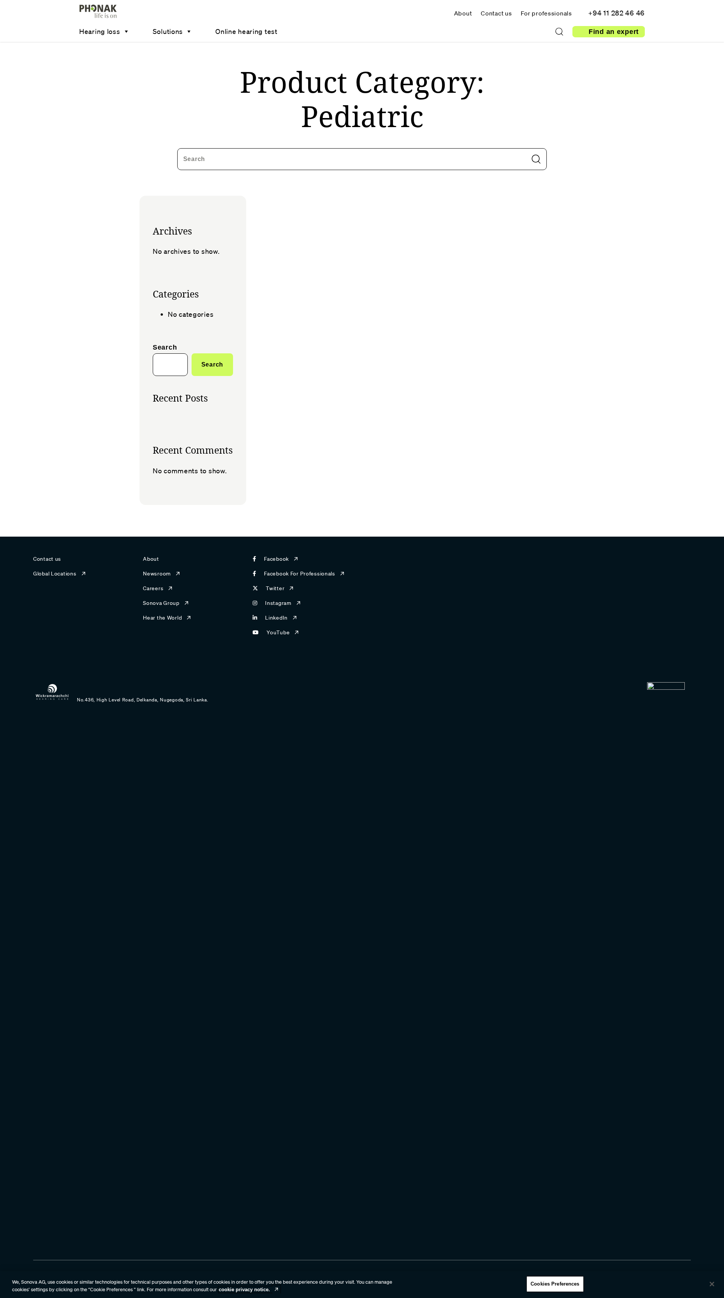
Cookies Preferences (555, 1284)
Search (194, 159)
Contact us (496, 13)
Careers (153, 588)
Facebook (276, 558)
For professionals (546, 13)
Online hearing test (246, 31)
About (463, 13)
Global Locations (55, 573)
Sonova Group (161, 603)
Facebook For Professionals (299, 573)
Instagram (278, 603)
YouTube (278, 632)
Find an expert (614, 31)
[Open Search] (559, 32)
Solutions (168, 31)
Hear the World (162, 617)
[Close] (712, 1284)
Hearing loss (99, 31)
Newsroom (157, 573)
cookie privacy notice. (244, 1289)
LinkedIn (276, 617)
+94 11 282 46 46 (616, 13)
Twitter (275, 588)
